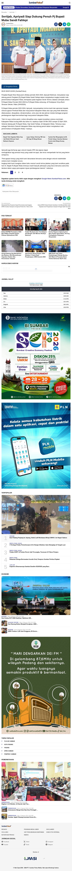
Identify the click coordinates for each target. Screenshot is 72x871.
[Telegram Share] (64, 24)
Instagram (50, 841)
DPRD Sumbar (8, 751)
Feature (12, 536)
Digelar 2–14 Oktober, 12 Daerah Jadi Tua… (16, 804)
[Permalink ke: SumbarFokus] (3, 24)
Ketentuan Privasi (8, 835)
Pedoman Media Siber (31, 829)
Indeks (26, 835)
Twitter (27, 841)
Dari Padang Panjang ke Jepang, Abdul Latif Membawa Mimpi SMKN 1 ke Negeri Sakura (38, 537)
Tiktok (27, 844)
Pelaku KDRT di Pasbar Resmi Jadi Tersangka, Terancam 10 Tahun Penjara (34, 552)
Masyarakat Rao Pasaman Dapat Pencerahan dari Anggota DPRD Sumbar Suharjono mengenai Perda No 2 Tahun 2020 (17, 205)
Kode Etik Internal (53, 832)
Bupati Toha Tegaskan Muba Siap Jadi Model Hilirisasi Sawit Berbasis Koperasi (13, 139)
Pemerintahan (6, 802)
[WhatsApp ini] (68, 24)
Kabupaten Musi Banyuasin (11, 191)
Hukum (20, 543)
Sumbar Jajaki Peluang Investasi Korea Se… (22, 817)
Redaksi (4, 829)
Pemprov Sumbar (10, 754)
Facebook (6, 841)
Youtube (6, 844)
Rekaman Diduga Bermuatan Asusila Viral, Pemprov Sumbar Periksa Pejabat (35, 559)
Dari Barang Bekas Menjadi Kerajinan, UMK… (23, 624)
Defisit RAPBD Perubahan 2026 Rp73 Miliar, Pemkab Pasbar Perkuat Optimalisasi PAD (11, 233)
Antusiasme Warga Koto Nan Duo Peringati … (23, 810)
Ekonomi (4, 616)
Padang (6, 747)
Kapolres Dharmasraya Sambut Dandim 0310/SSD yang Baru (29, 566)
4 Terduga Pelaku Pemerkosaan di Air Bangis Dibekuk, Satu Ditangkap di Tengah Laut (37, 545)
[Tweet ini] (60, 24)
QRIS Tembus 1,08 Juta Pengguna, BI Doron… (23, 631)
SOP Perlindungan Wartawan (34, 832)
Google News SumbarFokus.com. (54, 179)
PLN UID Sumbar (9, 741)
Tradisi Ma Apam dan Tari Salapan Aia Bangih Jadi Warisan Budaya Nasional (36, 233)
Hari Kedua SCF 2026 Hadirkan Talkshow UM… (17, 618)
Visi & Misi (5, 832)
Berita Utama (13, 543)
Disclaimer (50, 829)
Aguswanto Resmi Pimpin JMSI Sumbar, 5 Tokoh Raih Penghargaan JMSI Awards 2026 (35, 255)
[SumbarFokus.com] (36, 2)
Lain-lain (12, 564)
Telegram (50, 844)
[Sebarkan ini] (56, 24)
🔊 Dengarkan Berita (10, 86)
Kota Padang (8, 744)
